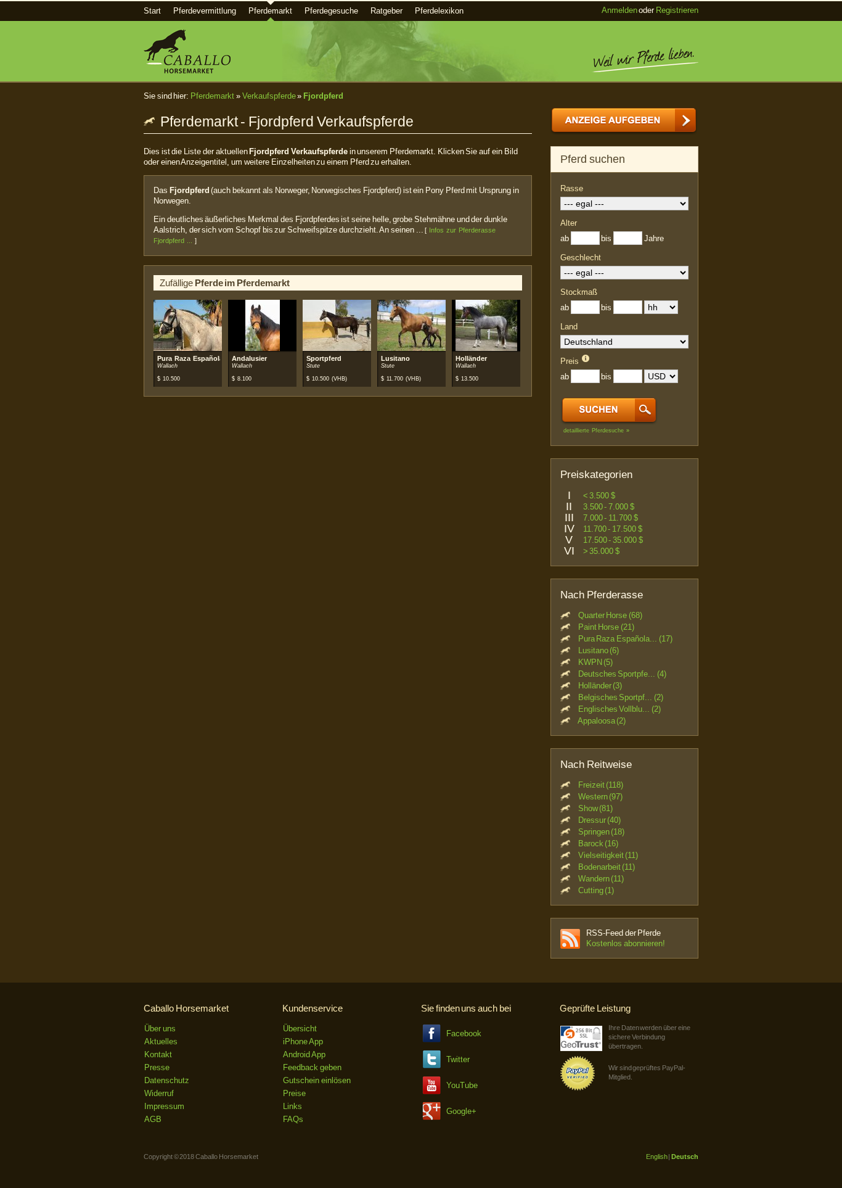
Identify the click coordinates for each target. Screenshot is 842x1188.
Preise (294, 1093)
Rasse (571, 188)
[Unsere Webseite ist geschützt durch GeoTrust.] (581, 1048)
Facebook (463, 1033)
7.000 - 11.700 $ (610, 517)
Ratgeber (386, 10)
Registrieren (677, 10)
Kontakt (158, 1054)
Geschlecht (580, 257)
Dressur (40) (599, 820)
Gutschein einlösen (317, 1080)
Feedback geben (312, 1067)
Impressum (164, 1106)
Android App (304, 1054)
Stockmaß (578, 292)
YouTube (462, 1085)
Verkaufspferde (269, 96)
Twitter (458, 1059)
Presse (157, 1067)
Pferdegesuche (331, 10)
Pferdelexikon (439, 10)
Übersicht (300, 1028)
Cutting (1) (596, 890)
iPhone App (303, 1041)
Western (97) (600, 796)
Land (569, 326)
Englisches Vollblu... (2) (619, 709)
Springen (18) (601, 831)
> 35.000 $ (601, 551)
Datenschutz (166, 1080)
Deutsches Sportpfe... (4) (622, 674)
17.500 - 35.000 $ (613, 540)
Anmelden (619, 10)
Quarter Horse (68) (610, 615)
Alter (568, 223)
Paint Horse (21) (606, 627)
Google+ (461, 1111)
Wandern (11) (601, 878)
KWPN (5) (595, 662)
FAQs (293, 1119)
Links (292, 1106)
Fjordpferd (323, 96)
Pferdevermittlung (204, 10)
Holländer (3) (600, 685)
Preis (569, 361)
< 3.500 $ (599, 495)
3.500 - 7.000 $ (608, 506)
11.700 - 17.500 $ (612, 529)
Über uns (160, 1028)
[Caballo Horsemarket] (187, 70)
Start (152, 10)
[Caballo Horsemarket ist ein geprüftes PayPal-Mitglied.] (577, 1088)
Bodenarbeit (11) (607, 867)
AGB (152, 1119)
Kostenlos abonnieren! (625, 943)
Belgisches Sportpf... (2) (620, 697)
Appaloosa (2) (602, 720)
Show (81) (595, 808)
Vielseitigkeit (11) (608, 855)
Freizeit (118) (601, 785)
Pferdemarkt (270, 10)
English (657, 1156)
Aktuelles (161, 1041)
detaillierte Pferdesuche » (596, 430)
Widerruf (159, 1093)
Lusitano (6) (598, 650)
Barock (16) (598, 843)
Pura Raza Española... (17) (625, 638)
